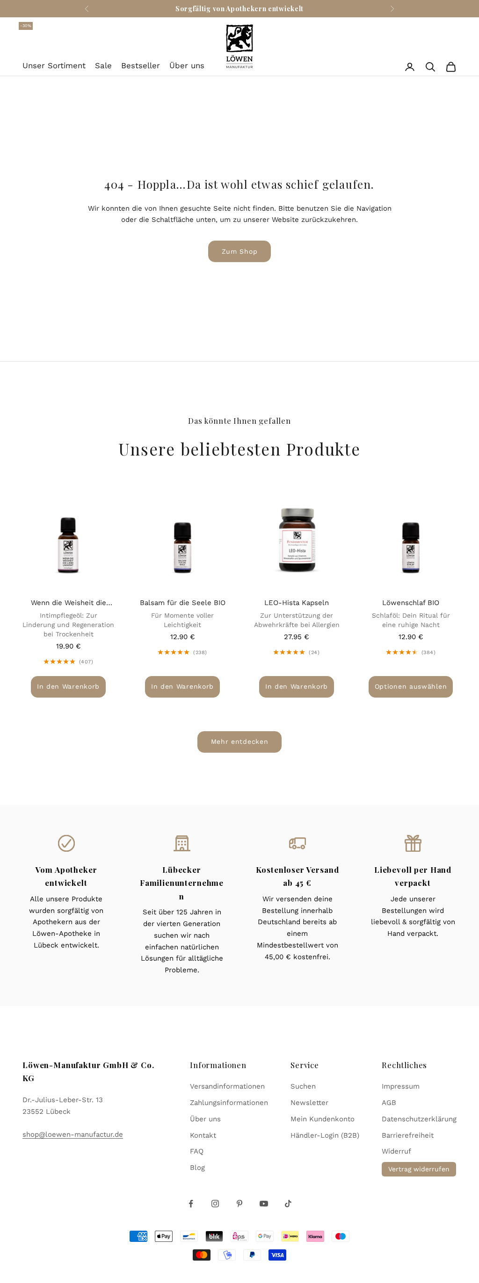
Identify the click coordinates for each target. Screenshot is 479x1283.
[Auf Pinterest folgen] (239, 1203)
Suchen (303, 1086)
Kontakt (203, 1135)
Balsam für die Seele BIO (182, 603)
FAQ (196, 1151)
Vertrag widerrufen (419, 1169)
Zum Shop (240, 251)
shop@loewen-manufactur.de (72, 1134)
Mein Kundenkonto (322, 1119)
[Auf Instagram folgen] (215, 1203)
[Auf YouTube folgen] (264, 1203)
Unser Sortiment (54, 65)
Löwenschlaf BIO (410, 603)
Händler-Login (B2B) (324, 1135)
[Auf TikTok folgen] (288, 1203)
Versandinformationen (227, 1086)
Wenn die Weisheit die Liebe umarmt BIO (68, 604)
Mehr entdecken (240, 741)
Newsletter (309, 1102)
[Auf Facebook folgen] (191, 1203)
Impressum (401, 1086)
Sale (103, 64)
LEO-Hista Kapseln (296, 603)
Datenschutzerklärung (419, 1119)
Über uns (186, 65)
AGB (389, 1102)
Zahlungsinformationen (229, 1102)
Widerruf (396, 1151)
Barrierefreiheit (408, 1135)
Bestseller (140, 65)
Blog (197, 1167)
